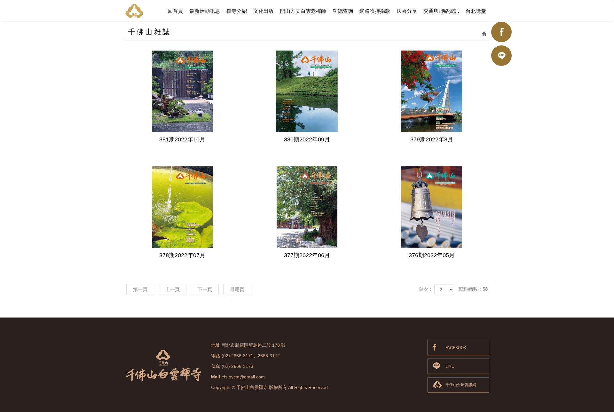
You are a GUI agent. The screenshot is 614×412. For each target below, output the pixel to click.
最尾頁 (237, 289)
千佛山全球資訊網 (460, 385)
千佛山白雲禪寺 (134, 10)
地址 (215, 345)
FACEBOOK (455, 347)
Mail (215, 376)
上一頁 (172, 289)
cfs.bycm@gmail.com (243, 376)
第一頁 (140, 289)
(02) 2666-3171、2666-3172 (251, 355)
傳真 (215, 366)
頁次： (426, 289)
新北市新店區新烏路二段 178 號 (254, 345)
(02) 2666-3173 (237, 366)
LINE (449, 366)
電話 (215, 355)
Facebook (501, 32)
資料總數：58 (473, 289)
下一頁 (205, 289)
